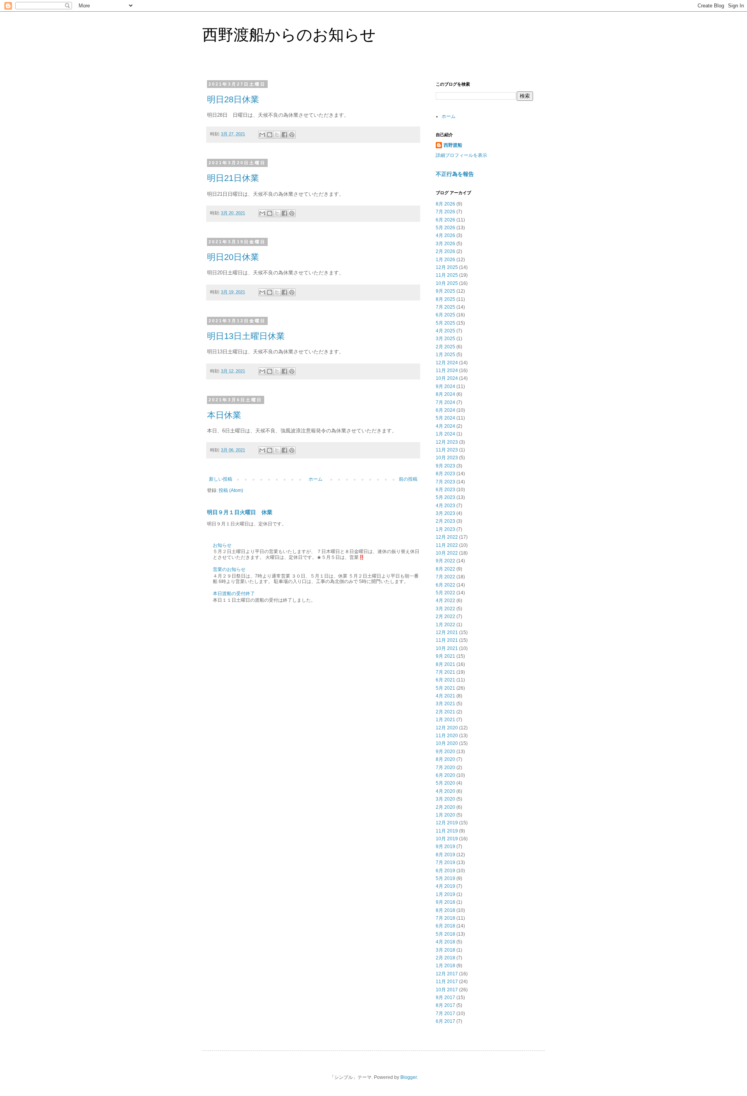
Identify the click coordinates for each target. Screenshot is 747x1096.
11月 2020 (447, 735)
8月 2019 (445, 854)
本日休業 (224, 415)
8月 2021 (445, 664)
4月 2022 (445, 600)
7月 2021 (445, 672)
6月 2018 (445, 926)
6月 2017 (445, 1021)
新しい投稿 (220, 479)
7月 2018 (445, 918)
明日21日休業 (233, 178)
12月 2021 (447, 632)
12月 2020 (447, 728)
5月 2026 (445, 227)
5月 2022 (445, 592)
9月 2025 (445, 291)
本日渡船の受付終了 (234, 593)
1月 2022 (445, 624)
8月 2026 (445, 204)
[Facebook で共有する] (284, 135)
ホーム (316, 479)
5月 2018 (445, 934)
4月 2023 (445, 505)
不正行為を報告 (455, 174)
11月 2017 (447, 981)
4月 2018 (445, 942)
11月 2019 (447, 831)
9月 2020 (445, 751)
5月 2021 (445, 688)
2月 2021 (445, 712)
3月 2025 (445, 338)
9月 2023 (445, 466)
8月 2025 (445, 299)
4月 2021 (445, 696)
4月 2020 (445, 791)
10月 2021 (447, 648)
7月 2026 (445, 211)
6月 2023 (445, 489)
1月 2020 (445, 815)
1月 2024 (445, 434)
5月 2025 (445, 323)
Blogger (408, 1077)
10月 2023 (447, 457)
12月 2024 (447, 362)
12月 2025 (447, 267)
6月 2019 (445, 870)
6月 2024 (445, 410)
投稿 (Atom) (231, 490)
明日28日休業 (233, 99)
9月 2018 (445, 902)
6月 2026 (445, 220)
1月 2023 (445, 529)
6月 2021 (445, 680)
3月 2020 (445, 799)
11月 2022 (447, 545)
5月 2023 (445, 497)
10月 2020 (447, 743)
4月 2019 (445, 886)
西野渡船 (453, 145)
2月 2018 (445, 958)
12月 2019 (447, 823)
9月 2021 (445, 656)
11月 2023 (447, 450)
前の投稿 (408, 479)
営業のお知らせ (229, 569)
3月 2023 (445, 513)
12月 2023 (447, 442)
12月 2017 (447, 974)
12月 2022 (447, 537)
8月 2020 (445, 759)
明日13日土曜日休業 (246, 336)
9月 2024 (445, 386)
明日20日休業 (233, 257)
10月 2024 (447, 378)
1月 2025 (445, 354)
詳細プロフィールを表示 (461, 155)
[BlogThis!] (270, 135)
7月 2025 (445, 307)
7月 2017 (445, 1013)
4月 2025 (445, 331)
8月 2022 (445, 569)
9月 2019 (445, 846)
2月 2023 (445, 521)
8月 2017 (445, 1005)
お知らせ (222, 545)
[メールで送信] (262, 135)
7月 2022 (445, 577)
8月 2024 (445, 394)
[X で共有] (277, 135)
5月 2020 (445, 783)
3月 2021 (445, 703)
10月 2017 (447, 989)
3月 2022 (445, 608)
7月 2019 (445, 862)
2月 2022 (445, 616)
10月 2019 (447, 838)
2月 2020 (445, 807)
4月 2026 (445, 235)
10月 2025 (447, 283)
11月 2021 (447, 640)
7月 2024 (445, 402)
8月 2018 (445, 910)
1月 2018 (445, 965)
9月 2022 (445, 561)
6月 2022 (445, 585)
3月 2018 (445, 950)
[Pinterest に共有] (292, 135)
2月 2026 (445, 251)
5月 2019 (445, 878)
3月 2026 (445, 243)
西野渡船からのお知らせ (289, 34)
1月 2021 (445, 719)
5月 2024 (445, 418)
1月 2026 (445, 259)
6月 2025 (445, 315)
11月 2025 (447, 275)
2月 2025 (445, 347)
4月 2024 (445, 426)
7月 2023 (445, 482)
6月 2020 (445, 775)
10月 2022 (447, 553)
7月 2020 (445, 767)
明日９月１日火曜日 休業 (239, 512)
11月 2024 (447, 370)
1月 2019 (445, 894)
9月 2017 (445, 997)
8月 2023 (445, 473)
